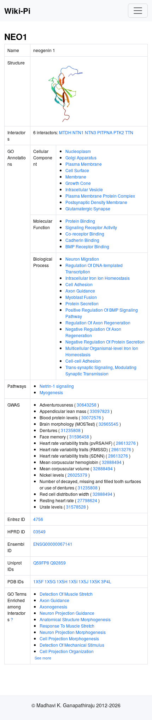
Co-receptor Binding (84, 234)
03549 (39, 531)
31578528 (76, 507)
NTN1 (78, 132)
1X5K (94, 581)
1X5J (83, 581)
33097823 (100, 411)
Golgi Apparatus (81, 157)
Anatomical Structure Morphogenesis (75, 619)
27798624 (87, 500)
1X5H (62, 581)
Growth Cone (78, 183)
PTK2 (118, 132)
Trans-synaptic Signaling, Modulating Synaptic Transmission (100, 370)
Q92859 (58, 563)
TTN (129, 132)
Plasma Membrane (83, 164)
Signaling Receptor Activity (91, 227)
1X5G (50, 581)
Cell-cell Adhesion (83, 361)
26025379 (77, 475)
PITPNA (104, 132)
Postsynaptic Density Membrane (96, 202)
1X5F (38, 581)
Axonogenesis (53, 606)
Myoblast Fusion (81, 297)
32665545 (108, 424)
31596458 (79, 436)
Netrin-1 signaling (57, 386)
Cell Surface (77, 170)
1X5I (73, 581)
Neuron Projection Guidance (67, 613)
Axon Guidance (80, 291)
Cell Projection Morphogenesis (69, 638)
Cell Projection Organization (67, 651)
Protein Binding (80, 221)
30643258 (87, 405)
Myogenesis (51, 392)
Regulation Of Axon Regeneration (97, 322)
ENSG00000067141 (52, 544)
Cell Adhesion (79, 284)
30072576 (91, 417)
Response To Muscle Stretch (67, 626)
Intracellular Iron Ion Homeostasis (97, 278)
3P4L (106, 581)
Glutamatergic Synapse (87, 208)
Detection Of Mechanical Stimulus (72, 645)
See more (43, 658)
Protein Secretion (82, 303)
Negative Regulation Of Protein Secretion (105, 342)
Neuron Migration (82, 259)
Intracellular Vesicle (84, 189)
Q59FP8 (41, 563)
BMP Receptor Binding (87, 246)
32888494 (112, 462)
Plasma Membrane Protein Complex (100, 196)
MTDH (65, 132)
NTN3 (90, 132)
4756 (38, 519)
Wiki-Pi (17, 11)
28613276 (126, 443)
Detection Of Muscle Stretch (66, 594)
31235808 (71, 430)
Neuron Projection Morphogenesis (73, 632)
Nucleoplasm (78, 151)
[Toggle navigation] (138, 11)
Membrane (75, 177)
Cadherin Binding (82, 240)
